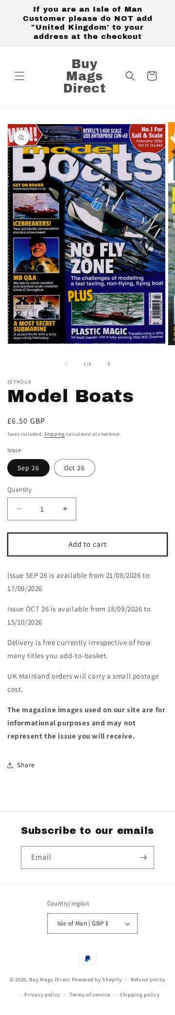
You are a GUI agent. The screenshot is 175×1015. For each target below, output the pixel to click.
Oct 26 (74, 467)
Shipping (54, 434)
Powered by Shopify (97, 979)
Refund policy (148, 979)
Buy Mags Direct (49, 979)
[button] (19, 76)
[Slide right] (109, 363)
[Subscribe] (143, 857)
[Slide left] (66, 363)
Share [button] (26, 764)
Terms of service (90, 994)
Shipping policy (140, 994)
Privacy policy (42, 994)
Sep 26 (28, 467)
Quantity (19, 489)
